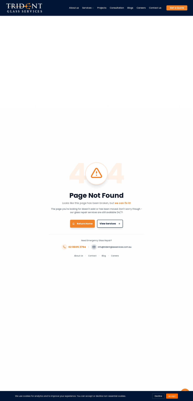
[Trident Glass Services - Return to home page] (24, 8)
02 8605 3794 (77, 247)
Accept (172, 396)
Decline (158, 396)
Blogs (130, 7)
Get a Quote (177, 7)
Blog (104, 255)
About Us (78, 255)
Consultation (117, 7)
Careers (141, 7)
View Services (108, 223)
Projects (101, 7)
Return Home (85, 223)
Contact (92, 255)
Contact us (155, 7)
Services (87, 7)
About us (74, 7)
